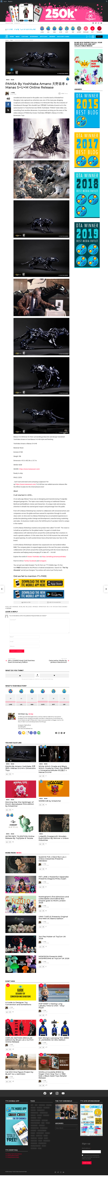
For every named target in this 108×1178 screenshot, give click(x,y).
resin (33, 1135)
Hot (92, 32)
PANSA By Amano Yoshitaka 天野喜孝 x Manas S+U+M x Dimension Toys (20, 768)
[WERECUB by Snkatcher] (54, 789)
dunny (33, 1115)
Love (42, 32)
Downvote (54, 676)
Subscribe (87, 1163)
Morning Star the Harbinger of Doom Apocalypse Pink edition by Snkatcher (19, 804)
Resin (12, 764)
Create (99, 36)
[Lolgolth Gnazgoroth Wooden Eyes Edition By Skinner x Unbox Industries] (54, 823)
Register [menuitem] (10, 1)
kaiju (48, 1122)
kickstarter (34, 1125)
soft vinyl (34, 1138)
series (46, 1135)
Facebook (32, 561)
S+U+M (50, 606)
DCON (33, 1110)
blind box (42, 1105)
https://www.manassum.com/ (29, 469)
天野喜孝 (8, 608)
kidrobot (42, 1125)
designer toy (35, 1112)
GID (40, 1117)
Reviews (52, 36)
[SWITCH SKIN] (87, 36)
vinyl (44, 1145)
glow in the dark (36, 1120)
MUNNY (34, 1130)
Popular (85, 32)
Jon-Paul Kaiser (36, 1122)
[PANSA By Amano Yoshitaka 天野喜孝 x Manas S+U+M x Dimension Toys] (20, 754)
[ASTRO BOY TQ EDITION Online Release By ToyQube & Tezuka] (20, 823)
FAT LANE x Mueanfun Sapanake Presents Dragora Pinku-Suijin (54, 878)
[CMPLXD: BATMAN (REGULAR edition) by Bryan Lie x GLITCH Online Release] (20, 1028)
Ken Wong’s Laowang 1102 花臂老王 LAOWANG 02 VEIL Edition (54, 1039)
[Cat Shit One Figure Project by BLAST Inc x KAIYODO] (20, 1062)
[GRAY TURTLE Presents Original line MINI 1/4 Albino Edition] (20, 924)
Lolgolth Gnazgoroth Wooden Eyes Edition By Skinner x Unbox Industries (54, 838)
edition (40, 1115)
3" (32, 1105)
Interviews (34, 36)
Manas (15, 606)
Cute (60, 32)
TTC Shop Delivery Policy (12, 1155)
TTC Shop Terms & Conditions (13, 1154)
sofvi (46, 1138)
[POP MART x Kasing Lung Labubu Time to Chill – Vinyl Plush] (54, 993)
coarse (33, 1107)
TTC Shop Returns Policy (12, 1157)
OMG (54, 32)
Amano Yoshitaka (33, 556)
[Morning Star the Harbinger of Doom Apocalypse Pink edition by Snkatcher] (20, 789)
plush (33, 1133)
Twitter (26, 561)
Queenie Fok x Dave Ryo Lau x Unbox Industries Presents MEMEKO (52, 859)
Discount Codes (9, 23)
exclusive (46, 1115)
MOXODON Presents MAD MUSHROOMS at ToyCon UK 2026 (54, 957)
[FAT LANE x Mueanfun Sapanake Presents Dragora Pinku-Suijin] (20, 884)
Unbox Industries (36, 1145)
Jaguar (9, 606)
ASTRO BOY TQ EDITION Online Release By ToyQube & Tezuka (19, 837)
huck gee (45, 1120)
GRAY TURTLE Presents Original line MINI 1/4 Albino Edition (53, 918)
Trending (99, 32)
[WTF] (12, 746)
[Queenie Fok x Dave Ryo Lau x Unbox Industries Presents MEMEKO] (20, 864)
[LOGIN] (93, 37)
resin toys (39, 1135)
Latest (79, 32)
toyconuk (34, 1143)
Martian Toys (35, 1128)
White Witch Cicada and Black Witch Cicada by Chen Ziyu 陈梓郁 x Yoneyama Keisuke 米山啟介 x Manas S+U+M (54, 769)
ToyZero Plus (43, 1143)
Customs (24, 36)
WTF (66, 32)
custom (40, 1107)
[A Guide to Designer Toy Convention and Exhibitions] (20, 992)
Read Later (27, 602)
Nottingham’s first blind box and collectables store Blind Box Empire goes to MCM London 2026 (54, 900)
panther (43, 606)
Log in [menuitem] (5, 1)
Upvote (20, 676)
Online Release (26, 606)
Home (12, 36)
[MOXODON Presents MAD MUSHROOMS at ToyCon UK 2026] (20, 964)
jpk (43, 1122)
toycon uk (47, 1140)
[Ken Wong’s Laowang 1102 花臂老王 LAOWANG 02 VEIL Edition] (54, 1028)
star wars (34, 1140)
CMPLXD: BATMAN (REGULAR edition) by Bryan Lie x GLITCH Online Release (19, 1040)
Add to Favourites (55, 602)
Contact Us (17, 23)
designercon (41, 1110)
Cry (73, 32)
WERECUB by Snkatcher (50, 801)
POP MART (40, 1133)
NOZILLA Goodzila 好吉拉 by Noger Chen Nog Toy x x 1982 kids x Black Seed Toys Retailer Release (53, 1075)
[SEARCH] (90, 36)
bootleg (49, 1105)
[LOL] (45, 746)
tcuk (40, 1140)
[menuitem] (1, 1)
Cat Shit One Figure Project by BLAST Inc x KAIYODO (19, 1073)
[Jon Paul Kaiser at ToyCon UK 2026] (20, 944)
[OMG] (67, 79)
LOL (48, 32)
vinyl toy (34, 1148)
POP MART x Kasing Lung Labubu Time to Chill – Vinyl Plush (51, 1006)
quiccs (47, 1133)
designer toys (44, 1112)
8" (36, 1105)
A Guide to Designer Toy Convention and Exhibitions (18, 1003)
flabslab (34, 1117)
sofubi (40, 1138)
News (17, 36)
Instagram (42, 561)
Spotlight (44, 36)
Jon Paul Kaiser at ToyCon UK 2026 (52, 937)
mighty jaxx (44, 1128)
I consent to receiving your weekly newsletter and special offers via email (90, 1157)
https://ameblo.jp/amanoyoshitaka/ (54, 556)
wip (40, 1148)
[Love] (8, 746)
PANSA (35, 606)
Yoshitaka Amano (60, 606)
